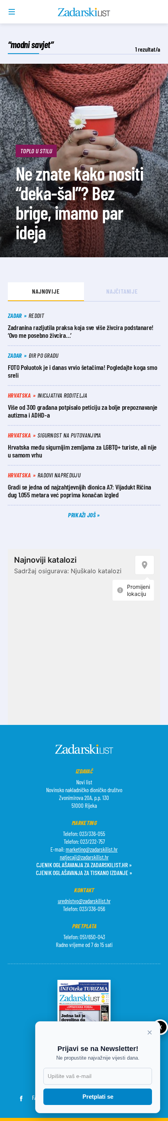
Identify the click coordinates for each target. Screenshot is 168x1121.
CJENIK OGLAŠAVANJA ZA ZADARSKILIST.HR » (84, 864)
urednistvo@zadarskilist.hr (84, 900)
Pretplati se (97, 1096)
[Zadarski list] (84, 12)
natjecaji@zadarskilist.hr (84, 857)
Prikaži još (82, 514)
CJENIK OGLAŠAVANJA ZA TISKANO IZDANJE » (84, 872)
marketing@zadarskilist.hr (92, 849)
